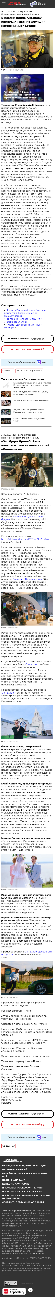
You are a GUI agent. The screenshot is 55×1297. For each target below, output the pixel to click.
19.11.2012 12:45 (8, 11)
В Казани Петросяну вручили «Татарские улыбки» (23, 320)
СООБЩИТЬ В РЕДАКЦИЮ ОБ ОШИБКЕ (23, 1202)
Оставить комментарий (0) (27, 349)
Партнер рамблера (26, 1283)
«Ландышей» (8, 692)
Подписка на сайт (13, 1180)
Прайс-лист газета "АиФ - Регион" (22, 1188)
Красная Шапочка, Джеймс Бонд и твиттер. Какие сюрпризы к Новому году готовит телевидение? (32, 385)
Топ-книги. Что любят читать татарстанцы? (32, 401)
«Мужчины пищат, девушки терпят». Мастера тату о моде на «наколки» (29, 411)
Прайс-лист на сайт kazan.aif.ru (22, 1191)
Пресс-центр (40, 1165)
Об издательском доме (16, 1165)
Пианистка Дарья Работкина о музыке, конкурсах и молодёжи (30, 393)
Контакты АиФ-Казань (15, 1184)
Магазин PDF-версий (14, 1169)
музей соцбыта (15, 70)
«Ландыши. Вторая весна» (26, 579)
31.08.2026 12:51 (8, 435)
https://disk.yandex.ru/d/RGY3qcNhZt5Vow (25, 539)
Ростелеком (7, 489)
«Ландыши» (31, 664)
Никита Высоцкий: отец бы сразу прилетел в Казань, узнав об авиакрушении (25, 313)
